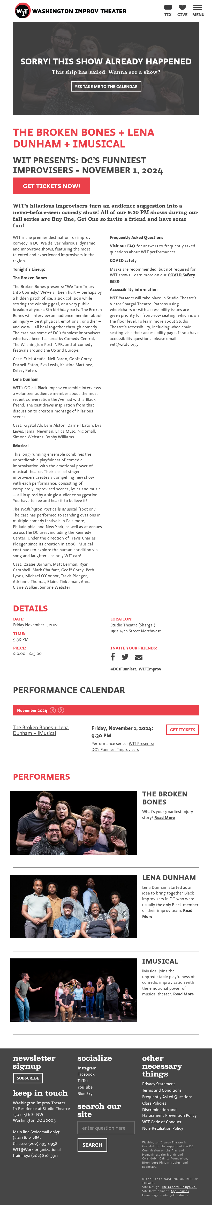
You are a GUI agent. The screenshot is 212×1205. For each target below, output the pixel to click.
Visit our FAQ (122, 245)
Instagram (87, 1067)
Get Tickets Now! (51, 186)
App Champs (180, 1191)
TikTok (83, 1080)
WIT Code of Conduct (161, 1121)
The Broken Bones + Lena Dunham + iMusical (41, 730)
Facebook (86, 1074)
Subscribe (28, 1078)
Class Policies (154, 1103)
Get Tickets (182, 729)
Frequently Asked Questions (167, 1096)
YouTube (85, 1087)
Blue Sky (85, 1093)
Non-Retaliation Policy (162, 1128)
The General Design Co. (179, 1187)
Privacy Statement (158, 1083)
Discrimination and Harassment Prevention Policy (169, 1112)
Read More (164, 817)
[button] (198, 10)
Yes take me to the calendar (106, 86)
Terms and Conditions (161, 1090)
